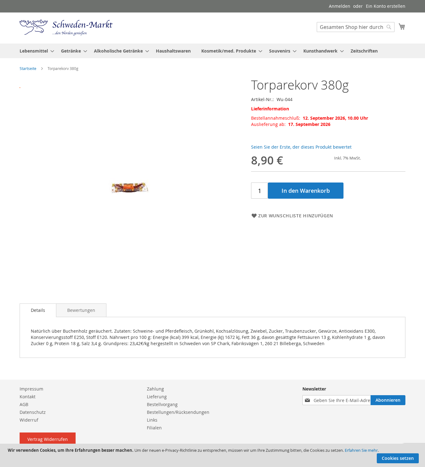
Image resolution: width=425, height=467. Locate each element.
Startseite (28, 68)
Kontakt (27, 397)
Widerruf (29, 420)
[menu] (212, 51)
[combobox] (356, 27)
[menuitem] (35, 51)
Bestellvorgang (162, 404)
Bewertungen (81, 310)
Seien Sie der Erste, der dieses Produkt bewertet (301, 147)
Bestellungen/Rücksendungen (178, 412)
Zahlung (155, 389)
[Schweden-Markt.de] (66, 28)
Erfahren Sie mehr (361, 450)
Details (38, 310)
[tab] (38, 310)
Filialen (154, 428)
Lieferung (157, 397)
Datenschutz (33, 412)
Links (152, 420)
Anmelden (339, 6)
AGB (24, 404)
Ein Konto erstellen (385, 6)
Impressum (31, 389)
